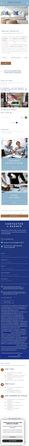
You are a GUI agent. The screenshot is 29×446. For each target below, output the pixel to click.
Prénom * (4, 259)
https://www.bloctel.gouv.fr (9, 345)
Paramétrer (12, 437)
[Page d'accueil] (14, 3)
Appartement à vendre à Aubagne (15, 373)
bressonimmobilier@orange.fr (14, 242)
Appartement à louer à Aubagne (14, 377)
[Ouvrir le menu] (27, 3)
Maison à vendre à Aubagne (16, 375)
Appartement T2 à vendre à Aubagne (16, 400)
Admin (24, 442)
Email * (3, 266)
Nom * (3, 253)
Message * (5, 279)
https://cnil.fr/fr (7, 332)
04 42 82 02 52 (8, 239)
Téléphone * (5, 272)
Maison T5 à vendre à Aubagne (13, 403)
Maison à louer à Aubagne (15, 380)
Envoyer (7, 301)
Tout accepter (12, 440)
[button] (12, 122)
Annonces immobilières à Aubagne (15, 388)
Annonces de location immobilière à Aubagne (14, 391)
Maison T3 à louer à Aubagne (13, 409)
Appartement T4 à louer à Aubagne (15, 406)
